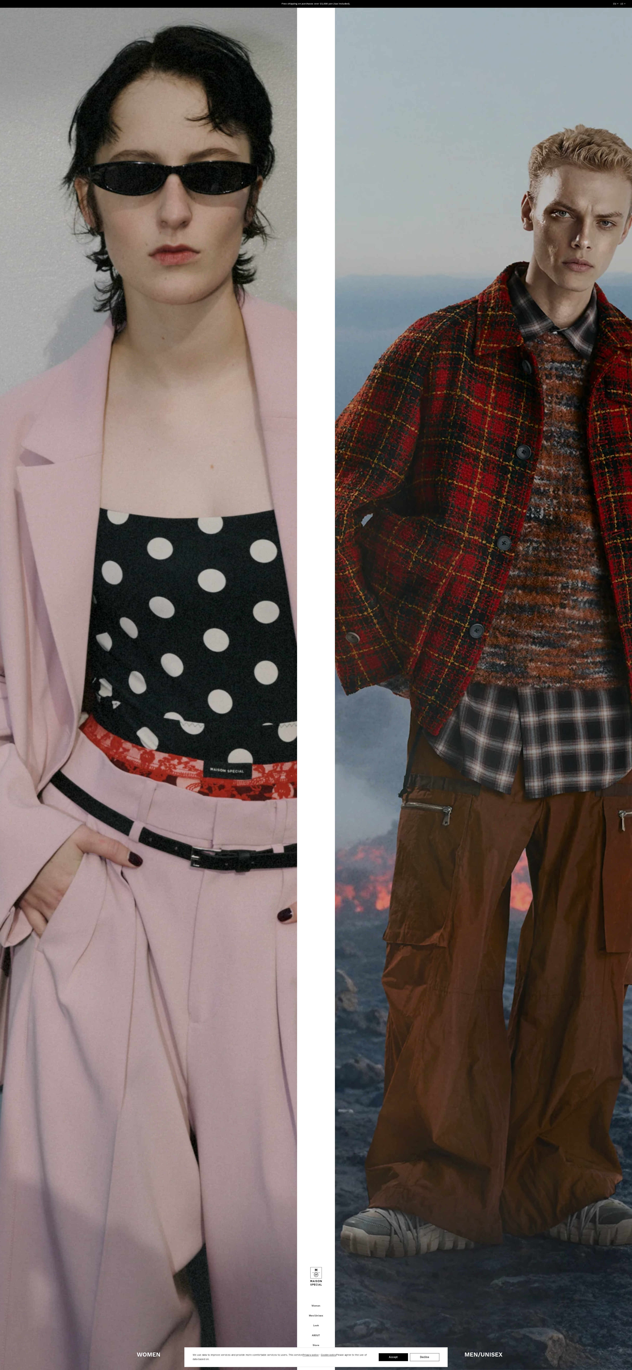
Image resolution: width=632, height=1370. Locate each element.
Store (339, 18)
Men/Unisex (290, 18)
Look (308, 18)
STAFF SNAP (358, 18)
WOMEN (148, 1354)
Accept (393, 1357)
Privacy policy (311, 1355)
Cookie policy (328, 1355)
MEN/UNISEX (483, 1354)
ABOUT (324, 18)
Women (270, 18)
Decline (424, 1357)
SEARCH (591, 18)
